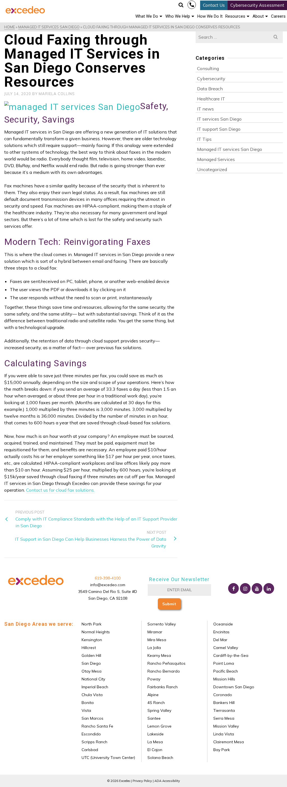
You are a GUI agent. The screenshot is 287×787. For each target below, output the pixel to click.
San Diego (90, 663)
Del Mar (219, 639)
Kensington (91, 639)
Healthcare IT (211, 99)
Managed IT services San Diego (229, 149)
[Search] (182, 5)
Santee (153, 718)
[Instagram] (245, 588)
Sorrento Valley (161, 624)
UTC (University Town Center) (107, 757)
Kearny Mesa (158, 655)
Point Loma (223, 663)
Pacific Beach (225, 671)
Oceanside (222, 624)
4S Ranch (155, 702)
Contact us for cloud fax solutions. (60, 490)
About (258, 16)
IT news (205, 109)
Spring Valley (158, 710)
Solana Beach (159, 757)
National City (92, 679)
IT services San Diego (219, 119)
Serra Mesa (223, 718)
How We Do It (210, 16)
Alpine (152, 694)
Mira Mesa (156, 639)
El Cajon (154, 749)
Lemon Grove (159, 726)
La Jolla (153, 647)
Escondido (90, 734)
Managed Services (216, 159)
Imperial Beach (94, 686)
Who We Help (177, 16)
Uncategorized (212, 169)
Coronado (222, 694)
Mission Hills (223, 679)
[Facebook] (233, 588)
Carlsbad (89, 749)
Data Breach (210, 88)
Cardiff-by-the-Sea (230, 655)
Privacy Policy (142, 781)
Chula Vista (91, 694)
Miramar (154, 631)
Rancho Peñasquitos (166, 663)
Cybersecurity (211, 78)
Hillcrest (88, 647)
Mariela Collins (57, 93)
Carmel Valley (225, 647)
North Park (90, 624)
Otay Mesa (90, 671)
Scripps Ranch (93, 741)
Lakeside (155, 734)
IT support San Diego (218, 129)
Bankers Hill (223, 702)
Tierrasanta (223, 710)
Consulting (208, 68)
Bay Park (221, 749)
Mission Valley (225, 726)
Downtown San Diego (233, 686)
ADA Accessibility (167, 781)
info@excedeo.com (107, 584)
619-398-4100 (192, 5)
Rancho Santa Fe (96, 726)
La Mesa (154, 741)
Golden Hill (90, 655)
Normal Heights (95, 631)
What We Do (146, 16)
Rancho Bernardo (163, 671)
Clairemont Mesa (228, 741)
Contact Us (214, 5)
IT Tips (204, 139)
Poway (153, 679)
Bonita (87, 702)
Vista (85, 710)
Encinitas (221, 631)
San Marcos (91, 718)
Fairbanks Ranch (162, 686)
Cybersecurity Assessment (257, 5)
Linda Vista (223, 734)
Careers (278, 16)
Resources (235, 16)
